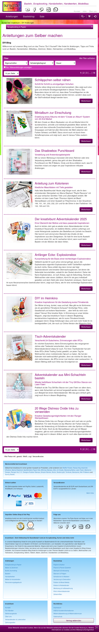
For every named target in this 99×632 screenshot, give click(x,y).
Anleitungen (12, 16)
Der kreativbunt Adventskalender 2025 (61, 219)
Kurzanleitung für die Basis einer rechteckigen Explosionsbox (63, 258)
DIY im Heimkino (46, 298)
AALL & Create (58, 470)
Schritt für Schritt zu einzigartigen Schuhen (54, 83)
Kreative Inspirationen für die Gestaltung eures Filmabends (61, 302)
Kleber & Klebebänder (61, 585)
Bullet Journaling (11, 570)
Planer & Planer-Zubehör (62, 567)
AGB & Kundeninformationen (63, 610)
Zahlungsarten (10, 622)
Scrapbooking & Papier (13, 564)
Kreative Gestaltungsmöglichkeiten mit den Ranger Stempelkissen (58, 417)
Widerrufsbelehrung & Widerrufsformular (67, 613)
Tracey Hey (77, 468)
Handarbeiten (10, 576)
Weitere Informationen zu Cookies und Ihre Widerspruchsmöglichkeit (73, 628)
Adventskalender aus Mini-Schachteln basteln (60, 376)
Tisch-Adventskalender (50, 336)
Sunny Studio (10, 474)
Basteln (7, 573)
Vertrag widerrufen (73, 620)
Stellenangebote (11, 613)
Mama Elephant (17, 470)
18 (94, 72)
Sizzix (54, 472)
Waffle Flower (67, 468)
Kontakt (77, 11)
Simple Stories (46, 472)
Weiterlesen (86, 101)
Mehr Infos (90, 493)
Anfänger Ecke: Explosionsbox (55, 254)
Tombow (68, 472)
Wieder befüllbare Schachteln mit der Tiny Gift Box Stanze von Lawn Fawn (63, 383)
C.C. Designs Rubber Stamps (29, 472)
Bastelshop (29, 16)
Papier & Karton (59, 564)
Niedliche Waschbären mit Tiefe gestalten (54, 187)
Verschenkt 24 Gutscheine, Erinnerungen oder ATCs (58, 340)
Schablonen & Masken (61, 576)
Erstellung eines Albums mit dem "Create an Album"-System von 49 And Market (62, 118)
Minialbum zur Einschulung (53, 112)
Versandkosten (38, 456)
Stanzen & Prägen (59, 573)
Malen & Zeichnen (11, 567)
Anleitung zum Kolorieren (52, 183)
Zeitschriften (57, 594)
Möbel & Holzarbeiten (12, 579)
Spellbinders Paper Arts (32, 470)
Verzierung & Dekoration (62, 579)
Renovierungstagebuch (13, 582)
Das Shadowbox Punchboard (54, 150)
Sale (42, 16)
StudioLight (61, 472)
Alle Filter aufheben (87, 58)
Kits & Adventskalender (61, 591)
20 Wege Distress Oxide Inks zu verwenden (57, 410)
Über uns (93, 11)
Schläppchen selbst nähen (53, 79)
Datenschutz (57, 616)
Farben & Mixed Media (61, 582)
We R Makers (84, 472)
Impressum (57, 607)
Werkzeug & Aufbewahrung (63, 588)
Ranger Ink (15, 472)
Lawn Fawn (80, 470)
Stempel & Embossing (61, 570)
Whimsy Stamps (46, 470)
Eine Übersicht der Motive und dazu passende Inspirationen (62, 222)
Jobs (84, 11)
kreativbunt (15, 22)
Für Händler (9, 610)
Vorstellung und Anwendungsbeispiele (52, 154)
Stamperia (75, 472)
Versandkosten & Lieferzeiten (15, 619)
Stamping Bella (69, 470)
